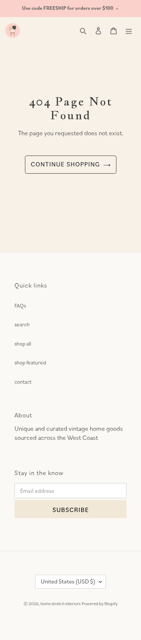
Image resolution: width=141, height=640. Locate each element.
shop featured (30, 362)
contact (22, 381)
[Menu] (128, 30)
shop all (22, 343)
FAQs (20, 305)
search (22, 324)
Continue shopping (65, 164)
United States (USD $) (68, 581)
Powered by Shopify (100, 603)
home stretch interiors (60, 603)
